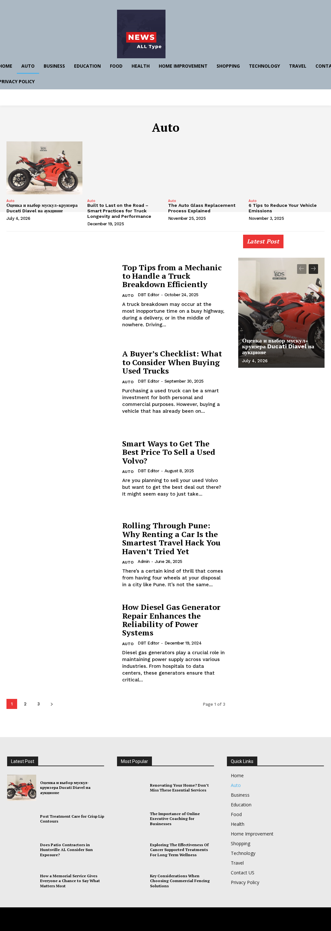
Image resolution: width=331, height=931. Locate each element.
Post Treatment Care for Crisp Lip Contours (72, 819)
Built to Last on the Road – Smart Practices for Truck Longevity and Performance (119, 211)
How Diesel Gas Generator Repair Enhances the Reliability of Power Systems (171, 620)
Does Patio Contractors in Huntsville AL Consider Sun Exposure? (66, 849)
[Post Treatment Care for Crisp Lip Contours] (21, 819)
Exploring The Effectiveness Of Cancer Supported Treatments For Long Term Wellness (179, 849)
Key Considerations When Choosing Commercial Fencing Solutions (180, 880)
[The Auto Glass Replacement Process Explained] (206, 168)
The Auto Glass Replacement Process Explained (201, 208)
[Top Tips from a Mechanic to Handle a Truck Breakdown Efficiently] (61, 295)
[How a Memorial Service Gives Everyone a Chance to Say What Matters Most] (21, 881)
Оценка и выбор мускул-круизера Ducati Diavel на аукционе (42, 208)
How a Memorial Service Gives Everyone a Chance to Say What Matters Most (70, 880)
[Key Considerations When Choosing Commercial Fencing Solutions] (131, 881)
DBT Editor (148, 294)
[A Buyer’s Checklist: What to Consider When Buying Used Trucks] (61, 382)
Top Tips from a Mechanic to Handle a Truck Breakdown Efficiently (172, 276)
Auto (10, 200)
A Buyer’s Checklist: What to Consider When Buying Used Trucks (172, 362)
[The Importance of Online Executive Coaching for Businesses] (131, 819)
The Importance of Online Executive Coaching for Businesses (175, 818)
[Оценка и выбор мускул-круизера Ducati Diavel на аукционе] (44, 168)
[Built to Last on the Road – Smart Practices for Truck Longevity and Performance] (125, 168)
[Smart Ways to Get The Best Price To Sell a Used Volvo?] (61, 468)
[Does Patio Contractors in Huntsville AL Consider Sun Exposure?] (21, 850)
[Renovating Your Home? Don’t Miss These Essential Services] (131, 788)
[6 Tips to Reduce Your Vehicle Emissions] (287, 168)
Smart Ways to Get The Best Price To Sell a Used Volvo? (168, 452)
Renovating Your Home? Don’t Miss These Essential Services (179, 788)
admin (144, 561)
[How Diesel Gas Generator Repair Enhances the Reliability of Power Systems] (61, 641)
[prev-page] (301, 269)
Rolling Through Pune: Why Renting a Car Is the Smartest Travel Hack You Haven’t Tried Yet (171, 538)
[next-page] (51, 704)
